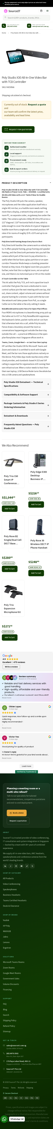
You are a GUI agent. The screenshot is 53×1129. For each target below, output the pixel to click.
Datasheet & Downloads (16, 415)
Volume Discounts (11, 984)
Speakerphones (10, 889)
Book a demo (18, 813)
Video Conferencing (11, 884)
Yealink (6, 920)
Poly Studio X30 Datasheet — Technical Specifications (23, 384)
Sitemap (6, 1031)
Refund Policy (9, 1026)
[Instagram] (16, 866)
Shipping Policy (9, 1020)
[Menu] (47, 10)
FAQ (4, 1004)
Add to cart (10, 508)
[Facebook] (10, 866)
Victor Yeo (14, 736)
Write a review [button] (11, 667)
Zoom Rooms (9, 967)
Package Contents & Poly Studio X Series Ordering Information (24, 405)
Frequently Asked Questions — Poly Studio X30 (21, 426)
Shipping (6, 95)
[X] (32, 866)
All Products (8, 878)
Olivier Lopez (15, 706)
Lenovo (6, 942)
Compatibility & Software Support (21, 394)
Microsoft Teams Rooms (13, 962)
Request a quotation (18, 821)
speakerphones (10, 856)
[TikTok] (27, 866)
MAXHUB (7, 931)
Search (6, 1015)
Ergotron (7, 947)
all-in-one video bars (21, 853)
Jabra (5, 936)
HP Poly (6, 925)
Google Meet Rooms (12, 973)
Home (4, 33)
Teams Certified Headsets (14, 900)
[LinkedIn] (5, 866)
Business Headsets (11, 894)
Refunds (21, 1088)
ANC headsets (38, 853)
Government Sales (11, 978)
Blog (5, 1009)
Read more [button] (6, 698)
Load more (26, 766)
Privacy (6, 1088)
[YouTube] (21, 866)
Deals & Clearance (11, 906)
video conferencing (40, 837)
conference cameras (29, 856)
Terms (13, 1088)
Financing (7, 989)
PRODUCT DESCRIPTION (14, 183)
